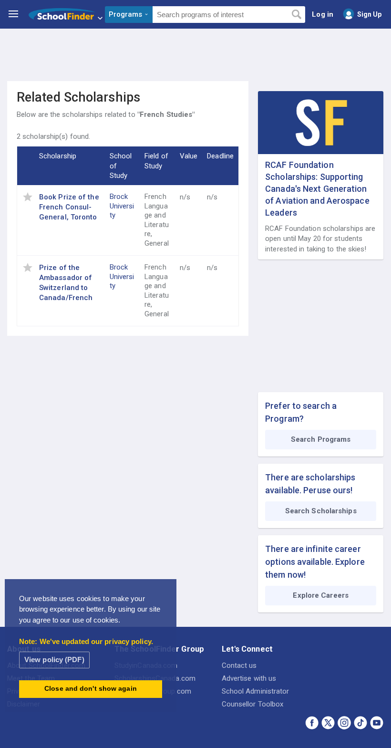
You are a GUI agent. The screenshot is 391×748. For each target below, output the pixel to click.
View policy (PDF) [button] (54, 659)
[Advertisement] (195, 54)
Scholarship (57, 156)
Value (189, 156)
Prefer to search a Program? (301, 412)
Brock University (122, 205)
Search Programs (321, 439)
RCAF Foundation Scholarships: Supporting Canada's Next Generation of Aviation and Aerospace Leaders (317, 189)
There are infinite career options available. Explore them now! (315, 562)
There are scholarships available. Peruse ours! (310, 483)
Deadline (220, 156)
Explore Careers (321, 595)
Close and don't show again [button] (90, 688)
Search (296, 14)
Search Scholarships (321, 511)
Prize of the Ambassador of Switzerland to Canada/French (66, 282)
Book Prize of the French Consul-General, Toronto (69, 207)
